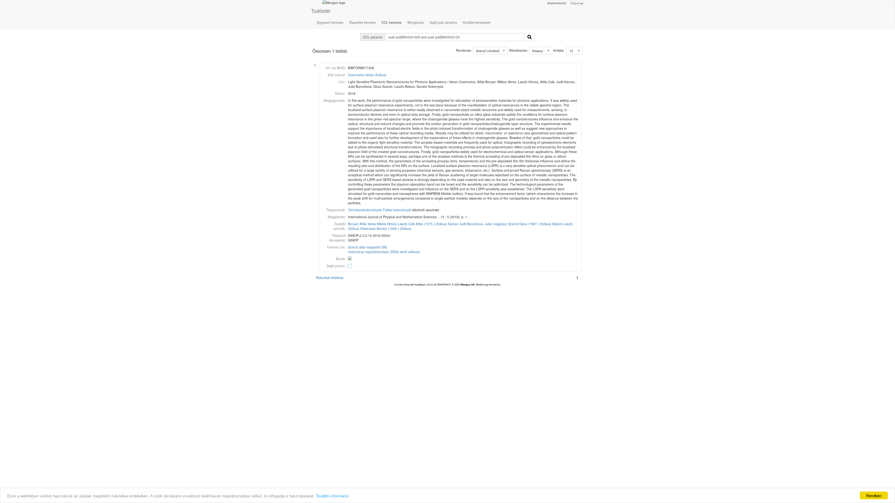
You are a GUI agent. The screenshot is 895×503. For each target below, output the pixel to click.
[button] (574, 51)
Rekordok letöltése (329, 277)
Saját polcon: (336, 265)
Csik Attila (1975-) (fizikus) (427, 223)
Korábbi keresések (476, 22)
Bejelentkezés (556, 3)
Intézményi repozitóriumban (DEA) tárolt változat (384, 251)
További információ (332, 496)
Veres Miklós (377, 223)
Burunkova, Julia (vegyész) (487, 223)
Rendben (873, 495)
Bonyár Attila (357, 223)
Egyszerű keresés (330, 22)
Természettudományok (365, 209)
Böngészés (415, 22)
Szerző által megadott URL (368, 247)
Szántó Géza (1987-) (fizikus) (529, 223)
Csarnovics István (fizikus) (367, 74)
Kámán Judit (457, 223)
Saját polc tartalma (443, 22)
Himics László (397, 223)
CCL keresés (392, 22)
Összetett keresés (362, 22)
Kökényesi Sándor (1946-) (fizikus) (385, 228)
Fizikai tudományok (397, 209)
